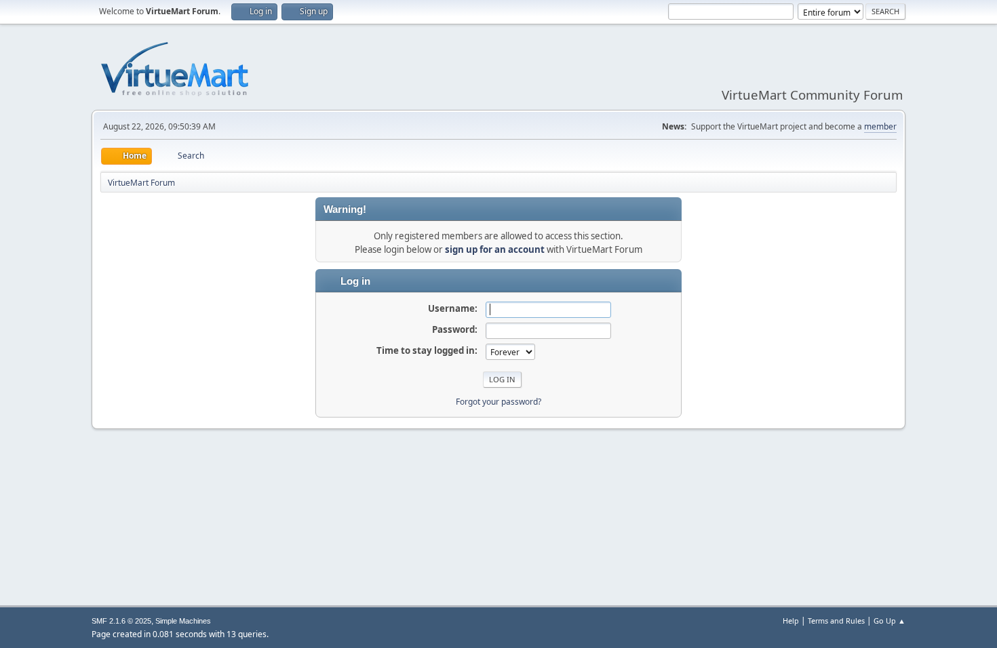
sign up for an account (495, 249)
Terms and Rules (836, 620)
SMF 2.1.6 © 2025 (121, 621)
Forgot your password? (498, 401)
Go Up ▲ (889, 620)
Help (791, 620)
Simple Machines (183, 621)
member (880, 126)
